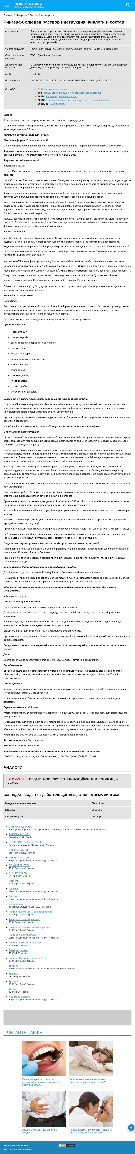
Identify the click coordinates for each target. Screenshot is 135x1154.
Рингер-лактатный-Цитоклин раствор (30, 927)
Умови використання (16, 1145)
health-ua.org (29, 5)
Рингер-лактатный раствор (24, 919)
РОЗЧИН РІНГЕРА (19, 865)
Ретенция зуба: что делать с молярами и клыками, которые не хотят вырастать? (41, 1082)
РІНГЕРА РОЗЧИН (19, 834)
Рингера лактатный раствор (25, 942)
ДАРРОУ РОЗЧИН (19, 873)
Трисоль (13, 965)
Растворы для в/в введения (61, 96)
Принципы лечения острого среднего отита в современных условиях (90, 1131)
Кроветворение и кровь (54, 89)
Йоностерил (16, 904)
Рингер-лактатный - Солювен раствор (30, 911)
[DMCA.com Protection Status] (67, 1146)
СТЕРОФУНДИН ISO (20, 826)
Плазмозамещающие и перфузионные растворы (72, 92)
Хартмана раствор (19, 996)
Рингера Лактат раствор (22, 934)
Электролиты (58, 103)
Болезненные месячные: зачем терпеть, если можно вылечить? (87, 1080)
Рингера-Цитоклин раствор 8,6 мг (28, 958)
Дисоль (13, 896)
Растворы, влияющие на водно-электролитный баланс (79, 100)
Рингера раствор (18, 950)
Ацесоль (13, 880)
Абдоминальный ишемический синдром (39, 1131)
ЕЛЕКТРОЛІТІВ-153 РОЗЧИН (25, 842)
